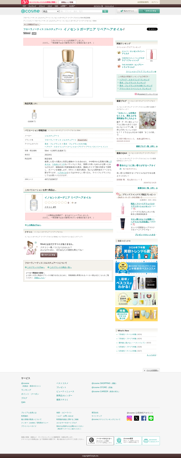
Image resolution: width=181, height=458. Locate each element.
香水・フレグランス (53, 144)
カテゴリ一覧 (98, 6)
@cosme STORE (103, 387)
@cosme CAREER (106, 391)
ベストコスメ (109, 6)
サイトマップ (97, 416)
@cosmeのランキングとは (147, 94)
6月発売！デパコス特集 (128, 351)
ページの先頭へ (152, 370)
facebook (143, 418)
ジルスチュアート (52, 136)
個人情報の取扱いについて (31, 419)
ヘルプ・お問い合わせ (64, 416)
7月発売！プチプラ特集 (128, 339)
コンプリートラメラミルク (133, 66)
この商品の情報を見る (31, 24)
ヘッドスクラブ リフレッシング (133, 59)
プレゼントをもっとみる (145, 235)
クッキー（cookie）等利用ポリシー (34, 423)
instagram (129, 418)
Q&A (56, 6)
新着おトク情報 (67, 2)
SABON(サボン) (128, 58)
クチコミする (48, 255)
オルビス (125, 51)
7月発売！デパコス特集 (128, 334)
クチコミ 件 (50, 207)
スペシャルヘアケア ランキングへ (140, 71)
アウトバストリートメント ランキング (135, 89)
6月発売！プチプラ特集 (128, 347)
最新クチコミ (62, 399)
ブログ (50, 6)
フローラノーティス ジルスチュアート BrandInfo (83, 140)
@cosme (31, 384)
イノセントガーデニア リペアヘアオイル (93, 29)
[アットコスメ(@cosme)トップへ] (30, 12)
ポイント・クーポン (30, 394)
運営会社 (95, 413)
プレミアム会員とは (28, 413)
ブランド (42, 6)
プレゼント (61, 387)
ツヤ (63, 164)
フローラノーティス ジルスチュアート (42, 29)
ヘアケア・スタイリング (55, 147)
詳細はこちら (39, 278)
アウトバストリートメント (97, 147)
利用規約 (24, 416)
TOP (24, 6)
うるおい (55, 164)
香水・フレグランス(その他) (75, 144)
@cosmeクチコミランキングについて (106, 419)
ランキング (32, 6)
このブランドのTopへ (36, 267)
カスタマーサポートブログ (66, 423)
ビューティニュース (65, 391)
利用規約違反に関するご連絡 (67, 419)
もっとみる (151, 355)
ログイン (155, 2)
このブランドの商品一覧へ (61, 267)
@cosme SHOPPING (104, 383)
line (150, 418)
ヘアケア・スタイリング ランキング (134, 80)
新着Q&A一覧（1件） (147, 188)
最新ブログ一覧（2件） (146, 146)
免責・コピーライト (64, 413)
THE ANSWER (127, 65)
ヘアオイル (62, 173)
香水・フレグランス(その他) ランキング (135, 86)
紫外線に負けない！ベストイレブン (132, 343)
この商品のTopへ (34, 225)
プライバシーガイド (28, 426)
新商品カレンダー (64, 395)
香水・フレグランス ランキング (132, 83)
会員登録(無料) (143, 2)
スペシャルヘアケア (75, 147)
